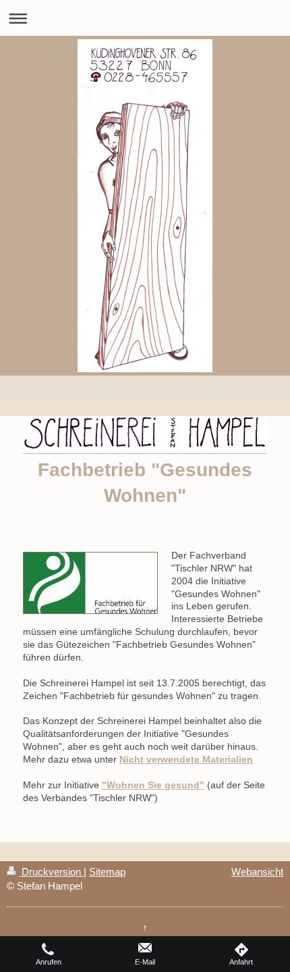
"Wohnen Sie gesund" (153, 784)
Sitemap (107, 871)
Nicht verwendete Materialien (186, 759)
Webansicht (257, 871)
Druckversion (51, 871)
